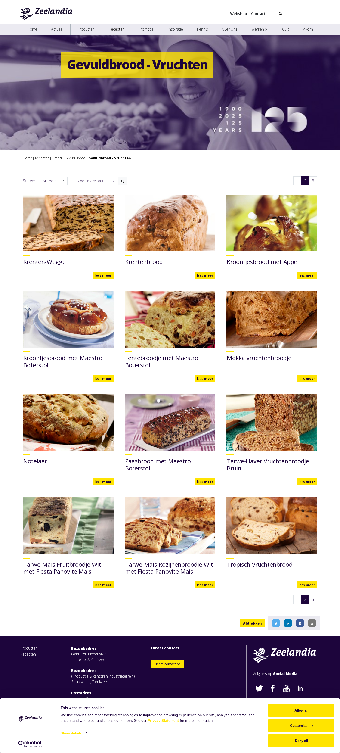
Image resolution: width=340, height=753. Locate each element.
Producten (86, 29)
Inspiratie (175, 29)
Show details (71, 733)
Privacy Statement (163, 720)
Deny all (301, 741)
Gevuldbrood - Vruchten (109, 158)
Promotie (146, 29)
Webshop (238, 13)
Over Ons (229, 29)
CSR (285, 29)
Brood (57, 158)
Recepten (116, 29)
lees (103, 275)
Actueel (57, 29)
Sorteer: (29, 180)
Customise (298, 726)
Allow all (301, 710)
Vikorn (308, 29)
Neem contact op (167, 664)
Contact (258, 13)
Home (32, 29)
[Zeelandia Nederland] (46, 13)
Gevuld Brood (75, 158)
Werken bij (259, 29)
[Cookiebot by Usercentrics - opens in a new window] (30, 744)
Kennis (202, 29)
